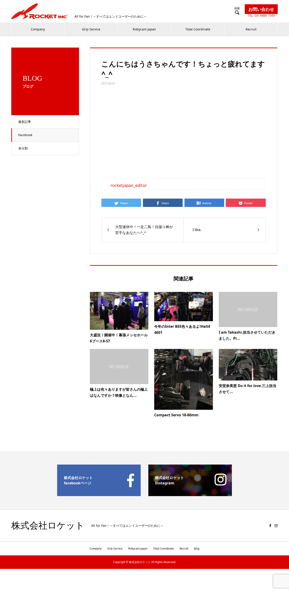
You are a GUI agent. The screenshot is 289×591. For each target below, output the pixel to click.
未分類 (23, 148)
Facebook (25, 135)
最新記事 (24, 121)
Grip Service (91, 29)
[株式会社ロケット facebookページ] (99, 494)
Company (38, 29)
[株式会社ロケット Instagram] (190, 494)
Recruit (251, 29)
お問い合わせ (261, 9)
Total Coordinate (197, 29)
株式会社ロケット (47, 525)
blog (196, 548)
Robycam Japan (144, 29)
